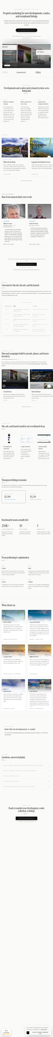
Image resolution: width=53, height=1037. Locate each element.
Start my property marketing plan (26, 30)
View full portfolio (26, 406)
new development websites (34, 363)
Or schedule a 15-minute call (26, 267)
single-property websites (35, 732)
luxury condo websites (26, 732)
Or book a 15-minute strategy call (26, 33)
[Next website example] (49, 386)
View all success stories (26, 180)
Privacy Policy (44, 1029)
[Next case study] (49, 157)
